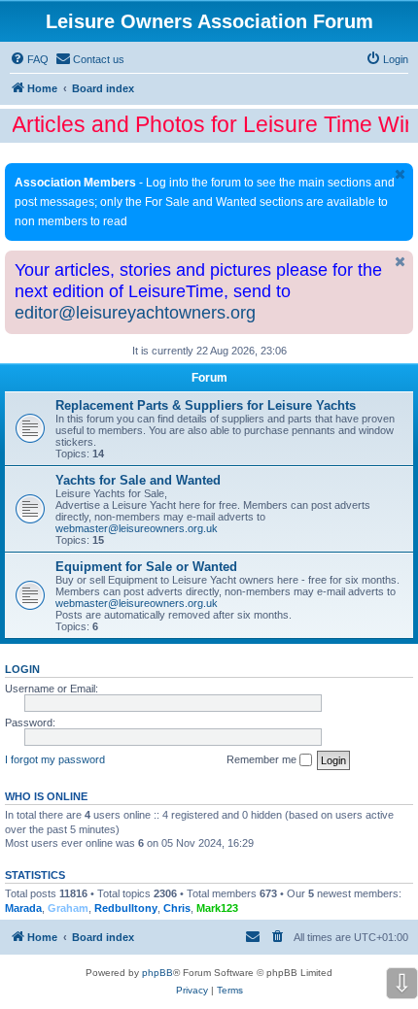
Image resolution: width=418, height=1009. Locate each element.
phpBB (157, 972)
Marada (23, 908)
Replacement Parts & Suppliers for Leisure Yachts (205, 405)
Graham (68, 908)
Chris (177, 908)
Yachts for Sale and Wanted (138, 480)
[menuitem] (29, 59)
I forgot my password (55, 759)
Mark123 (217, 908)
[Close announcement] (400, 174)
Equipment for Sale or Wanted (146, 566)
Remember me (262, 759)
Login (22, 669)
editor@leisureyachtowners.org (135, 312)
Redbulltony (125, 908)
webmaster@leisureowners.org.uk (136, 528)
